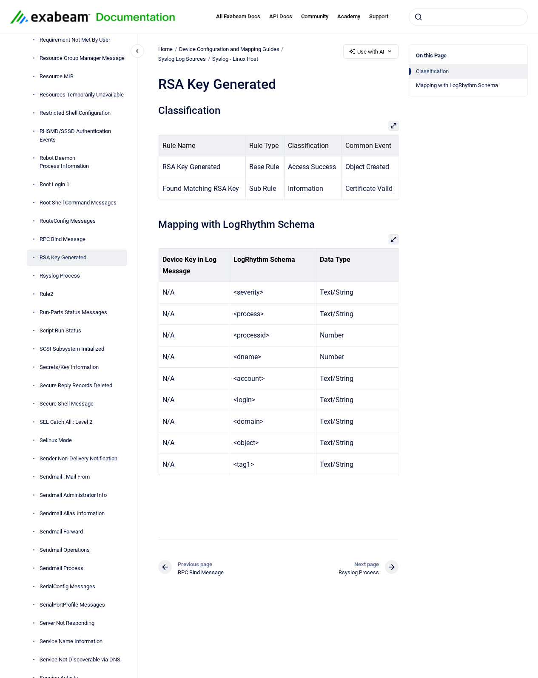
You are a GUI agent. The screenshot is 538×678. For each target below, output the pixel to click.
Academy (348, 16)
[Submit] (418, 17)
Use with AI (370, 51)
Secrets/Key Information (69, 367)
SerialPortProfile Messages (72, 605)
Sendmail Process (61, 568)
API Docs (280, 16)
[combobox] (468, 17)
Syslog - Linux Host (235, 59)
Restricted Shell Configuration (75, 113)
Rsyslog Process (60, 276)
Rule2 (46, 294)
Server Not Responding (67, 623)
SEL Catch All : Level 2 (66, 422)
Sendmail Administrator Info (73, 495)
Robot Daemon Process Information (64, 162)
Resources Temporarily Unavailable (82, 95)
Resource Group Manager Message (82, 58)
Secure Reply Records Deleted (76, 386)
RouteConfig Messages (68, 221)
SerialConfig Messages (67, 587)
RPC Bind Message (62, 239)
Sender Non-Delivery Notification (78, 459)
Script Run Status (60, 331)
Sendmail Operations (65, 550)
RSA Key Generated (63, 258)
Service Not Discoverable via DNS (80, 660)
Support (378, 16)
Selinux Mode (56, 440)
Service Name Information (71, 641)
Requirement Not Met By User (75, 40)
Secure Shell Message (67, 404)
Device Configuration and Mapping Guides (229, 49)
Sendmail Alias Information (72, 514)
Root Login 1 (54, 185)
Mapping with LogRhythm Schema (457, 85)
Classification (432, 71)
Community (314, 16)
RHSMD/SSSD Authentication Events (75, 135)
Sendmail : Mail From (65, 477)
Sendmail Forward (61, 532)
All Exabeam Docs (238, 16)
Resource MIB (57, 77)
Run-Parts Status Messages (73, 312)
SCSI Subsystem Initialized (72, 349)
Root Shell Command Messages (78, 203)
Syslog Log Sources (182, 59)
